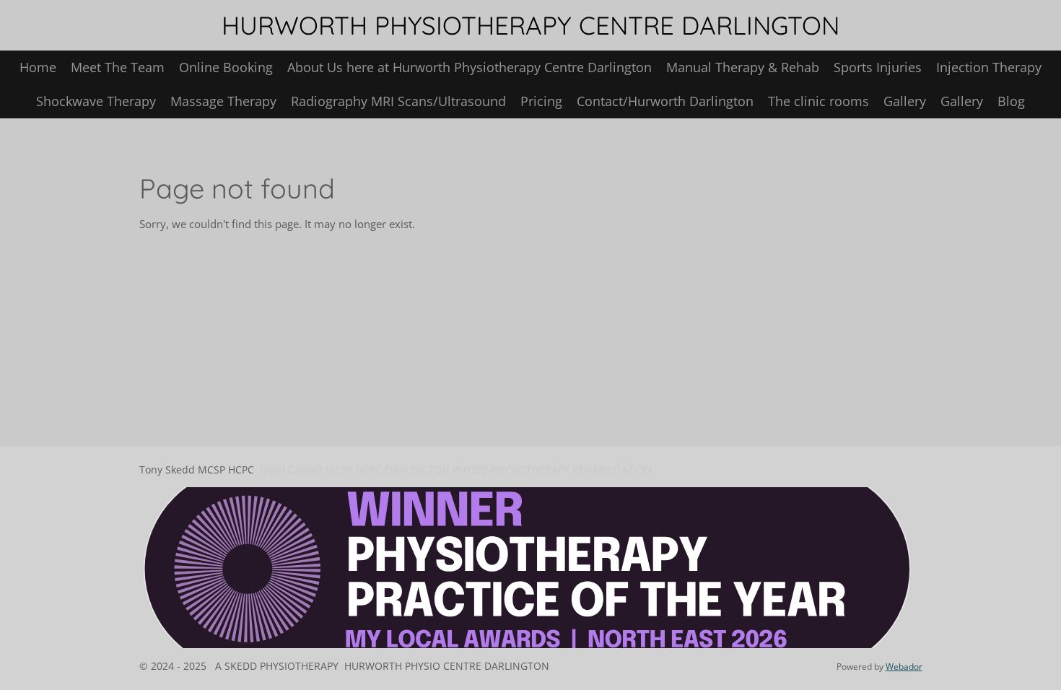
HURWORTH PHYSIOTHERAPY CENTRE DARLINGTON (530, 25)
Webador (904, 666)
